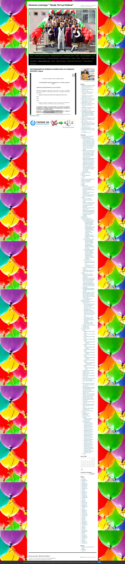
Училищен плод (86, 326)
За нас (93, 55)
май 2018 (83, 532)
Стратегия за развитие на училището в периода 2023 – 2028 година (89, 405)
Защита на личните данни (53, 58)
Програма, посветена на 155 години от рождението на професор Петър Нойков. (88, 124)
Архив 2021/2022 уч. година (89, 239)
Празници (84, 417)
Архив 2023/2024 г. (87, 259)
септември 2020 (84, 515)
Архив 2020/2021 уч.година (89, 220)
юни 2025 (83, 481)
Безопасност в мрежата (87, 198)
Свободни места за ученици (88, 397)
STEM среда (85, 287)
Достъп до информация (86, 55)
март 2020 (83, 519)
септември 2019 (84, 524)
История (73, 58)
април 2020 (84, 518)
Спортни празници (87, 419)
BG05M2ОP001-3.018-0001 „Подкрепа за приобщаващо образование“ (88, 275)
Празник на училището (88, 418)
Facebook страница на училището (42, 55)
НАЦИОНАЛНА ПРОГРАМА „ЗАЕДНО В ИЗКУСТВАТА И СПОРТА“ (88, 290)
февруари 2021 (84, 510)
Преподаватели (33, 61)
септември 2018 (84, 531)
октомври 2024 (84, 484)
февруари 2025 (84, 483)
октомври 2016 (84, 543)
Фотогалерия (33, 63)
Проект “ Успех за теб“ (86, 98)
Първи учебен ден (86, 421)
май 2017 (83, 539)
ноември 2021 (84, 505)
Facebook (83, 550)
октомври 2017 (84, 536)
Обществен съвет (85, 58)
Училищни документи (88, 61)
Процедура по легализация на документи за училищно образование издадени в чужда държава (89, 211)
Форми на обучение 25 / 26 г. (88, 410)
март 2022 (83, 501)
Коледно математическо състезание (88, 129)
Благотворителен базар (86, 128)
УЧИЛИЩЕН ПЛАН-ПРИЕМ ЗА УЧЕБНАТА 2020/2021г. (89, 236)
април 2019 (84, 527)
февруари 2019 (84, 530)
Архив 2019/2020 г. (86, 302)
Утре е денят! (84, 88)
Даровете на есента (86, 413)
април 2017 (84, 540)
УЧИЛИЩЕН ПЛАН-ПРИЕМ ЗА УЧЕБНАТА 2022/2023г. (89, 257)
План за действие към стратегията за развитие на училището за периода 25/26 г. (88, 385)
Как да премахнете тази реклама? (68, 127)
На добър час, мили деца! (86, 117)
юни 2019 (83, 526)
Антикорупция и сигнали (69, 55)
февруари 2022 (84, 502)
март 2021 (83, 509)
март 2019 (83, 528)
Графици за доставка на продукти (89, 324)
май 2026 (83, 477)
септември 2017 (84, 537)
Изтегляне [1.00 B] (34, 115)
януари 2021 (84, 511)
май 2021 (83, 507)
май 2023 (83, 489)
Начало (31, 55)
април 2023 (84, 490)
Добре (99, 562)
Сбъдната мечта (84, 102)
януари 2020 (84, 520)
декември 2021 (84, 503)
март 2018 (83, 533)
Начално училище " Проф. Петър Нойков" (51, 4)
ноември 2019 (84, 523)
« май (82, 469)
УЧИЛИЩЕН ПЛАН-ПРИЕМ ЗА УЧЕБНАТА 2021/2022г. (89, 247)
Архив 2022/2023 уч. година (89, 249)
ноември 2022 (84, 494)
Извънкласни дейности (65, 58)
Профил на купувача (61, 61)
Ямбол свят (84, 549)
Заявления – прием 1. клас (90, 261)
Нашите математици (86, 416)
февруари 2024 (84, 485)
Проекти (53, 61)
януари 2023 (84, 493)
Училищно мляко (86, 327)
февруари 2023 (84, 492)
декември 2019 (84, 522)
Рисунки (84, 453)
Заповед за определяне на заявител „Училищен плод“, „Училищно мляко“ (89, 305)
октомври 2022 (84, 496)
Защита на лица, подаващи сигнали (38, 58)
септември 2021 (84, 506)
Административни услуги (56, 55)
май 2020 (83, 517)
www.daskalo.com (52, 558)
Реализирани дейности (88, 298)
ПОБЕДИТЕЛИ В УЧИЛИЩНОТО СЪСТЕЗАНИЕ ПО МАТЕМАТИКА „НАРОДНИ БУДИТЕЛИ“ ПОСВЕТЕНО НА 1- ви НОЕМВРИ (88, 114)
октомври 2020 (84, 514)
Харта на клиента (86, 171)
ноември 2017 (84, 535)
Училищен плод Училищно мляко (74, 61)
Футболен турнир (85, 121)
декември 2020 (84, 513)
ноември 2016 (84, 541)
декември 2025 (84, 480)
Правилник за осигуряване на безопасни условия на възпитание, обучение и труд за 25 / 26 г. (89, 395)
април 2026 (84, 479)
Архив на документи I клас (88, 219)
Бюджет (77, 55)
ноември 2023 (84, 487)
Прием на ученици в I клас (44, 61)
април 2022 (84, 500)
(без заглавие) (84, 110)
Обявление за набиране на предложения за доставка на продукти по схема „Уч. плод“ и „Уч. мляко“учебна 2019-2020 (89, 313)
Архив (84, 176)
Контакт (78, 58)
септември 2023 (84, 488)
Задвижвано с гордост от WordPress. (89, 557)
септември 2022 (84, 497)
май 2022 (83, 498)
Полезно (92, 58)
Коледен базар (85, 414)
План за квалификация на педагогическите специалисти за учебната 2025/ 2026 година (89, 388)
